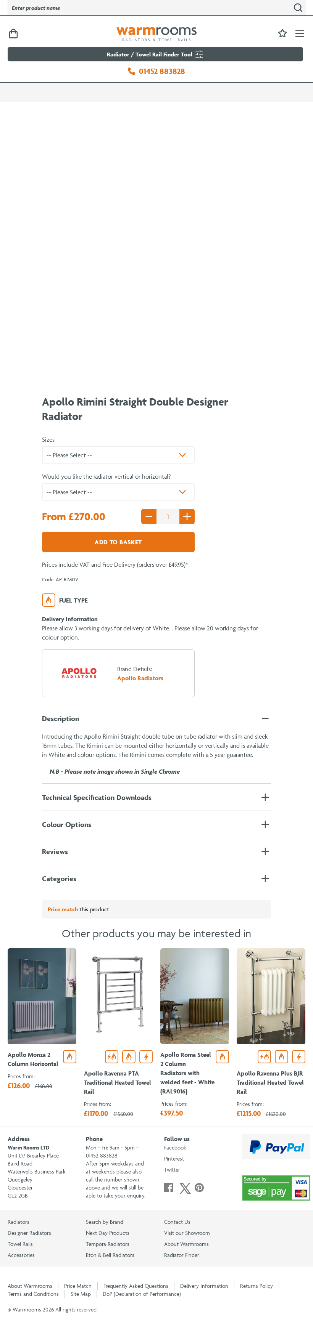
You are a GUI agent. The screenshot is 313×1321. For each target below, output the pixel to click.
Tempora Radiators (107, 1244)
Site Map (81, 1294)
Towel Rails (20, 1244)
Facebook (175, 1147)
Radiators (18, 1221)
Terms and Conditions (33, 1294)
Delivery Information (204, 1286)
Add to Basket (118, 542)
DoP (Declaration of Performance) (142, 1294)
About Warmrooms (186, 1244)
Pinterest (174, 1158)
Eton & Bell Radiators (110, 1255)
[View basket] (13, 34)
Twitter (172, 1169)
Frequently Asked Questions (135, 1286)
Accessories (21, 1255)
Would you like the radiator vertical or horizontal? (106, 476)
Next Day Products (107, 1233)
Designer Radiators (29, 1233)
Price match (63, 909)
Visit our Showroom (187, 1233)
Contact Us (177, 1221)
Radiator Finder (181, 1255)
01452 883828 (162, 71)
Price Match (78, 1286)
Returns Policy (256, 1286)
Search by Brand (104, 1221)
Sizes (48, 439)
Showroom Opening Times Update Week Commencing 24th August (90, 86)
